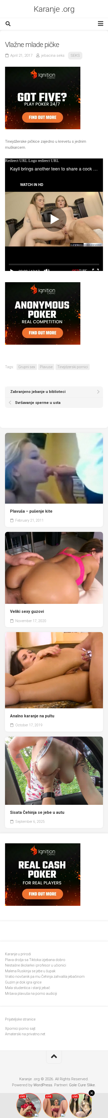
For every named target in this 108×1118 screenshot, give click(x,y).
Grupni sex (26, 367)
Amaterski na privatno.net (25, 1034)
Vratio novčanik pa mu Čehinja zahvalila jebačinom (45, 977)
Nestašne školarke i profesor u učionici (35, 965)
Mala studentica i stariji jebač (27, 988)
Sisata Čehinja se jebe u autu (37, 812)
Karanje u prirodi (18, 954)
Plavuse (46, 367)
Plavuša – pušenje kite (31, 511)
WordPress (42, 1085)
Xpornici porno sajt (20, 1029)
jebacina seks (53, 55)
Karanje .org (54, 9)
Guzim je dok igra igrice (23, 982)
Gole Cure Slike (82, 1085)
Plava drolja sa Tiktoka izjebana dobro (35, 960)
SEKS (75, 55)
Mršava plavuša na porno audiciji (31, 994)
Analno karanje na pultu (32, 716)
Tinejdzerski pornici (72, 367)
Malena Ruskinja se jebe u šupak (30, 971)
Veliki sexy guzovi (27, 611)
